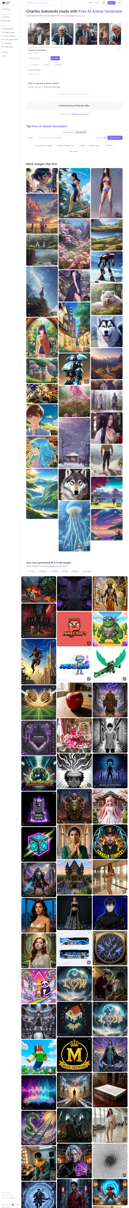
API (5, 56)
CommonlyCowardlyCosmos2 (52, 47)
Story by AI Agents (64, 145)
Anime (29, 53)
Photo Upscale (38, 87)
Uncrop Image (8, 43)
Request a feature (6, 1207)
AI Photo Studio (8, 47)
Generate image (68, 132)
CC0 (39, 74)
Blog (3, 1204)
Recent (43, 571)
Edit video (6, 17)
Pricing (91, 2)
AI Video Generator (9, 36)
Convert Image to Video (11, 39)
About (6, 1204)
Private (109, 145)
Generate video (80, 132)
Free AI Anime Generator (100, 11)
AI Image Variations (9, 32)
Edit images (7, 20)
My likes (32, 571)
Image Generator (9, 29)
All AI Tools (7, 9)
